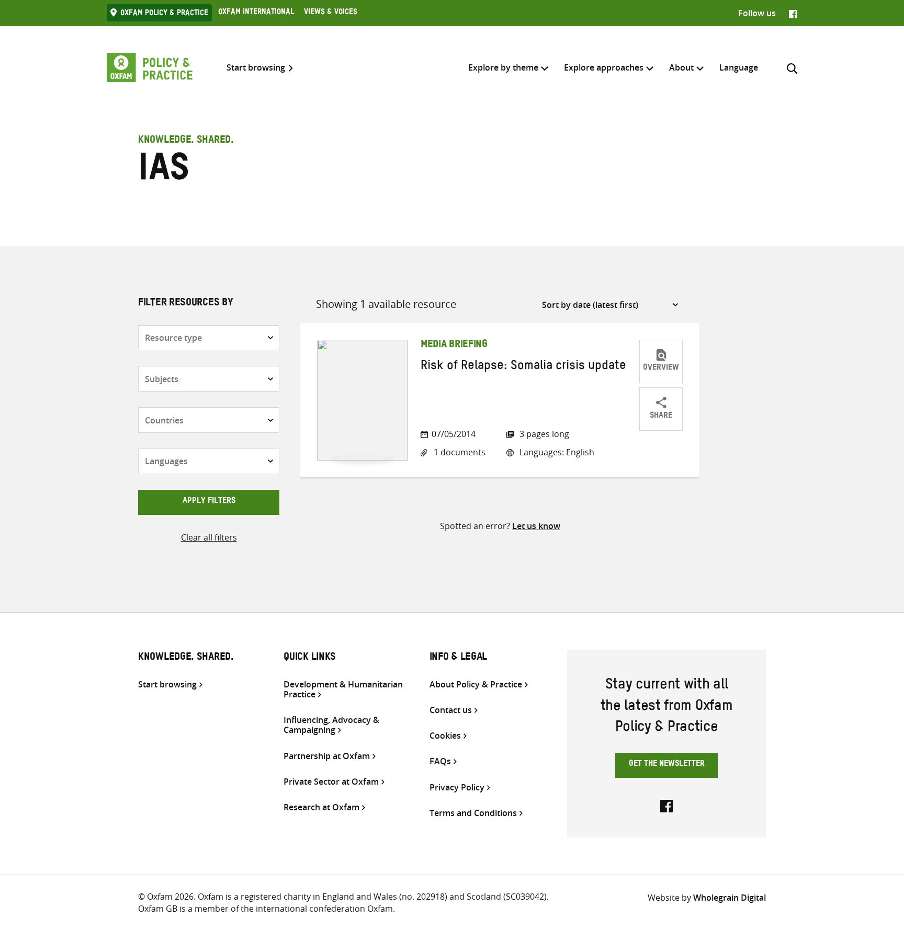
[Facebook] (793, 13)
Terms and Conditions (473, 813)
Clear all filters (209, 537)
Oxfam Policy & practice (164, 14)
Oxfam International (256, 13)
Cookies (445, 736)
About (681, 67)
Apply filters (209, 502)
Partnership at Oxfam (327, 756)
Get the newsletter (667, 765)
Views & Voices (330, 13)
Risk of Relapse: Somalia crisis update (523, 367)
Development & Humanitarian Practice (343, 689)
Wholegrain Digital (729, 897)
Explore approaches (603, 67)
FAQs (440, 761)
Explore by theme (503, 67)
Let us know (536, 526)
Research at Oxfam (321, 807)
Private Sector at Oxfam (331, 782)
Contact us (451, 710)
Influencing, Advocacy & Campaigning (331, 725)
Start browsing (256, 68)
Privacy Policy (457, 788)
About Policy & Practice (476, 685)
